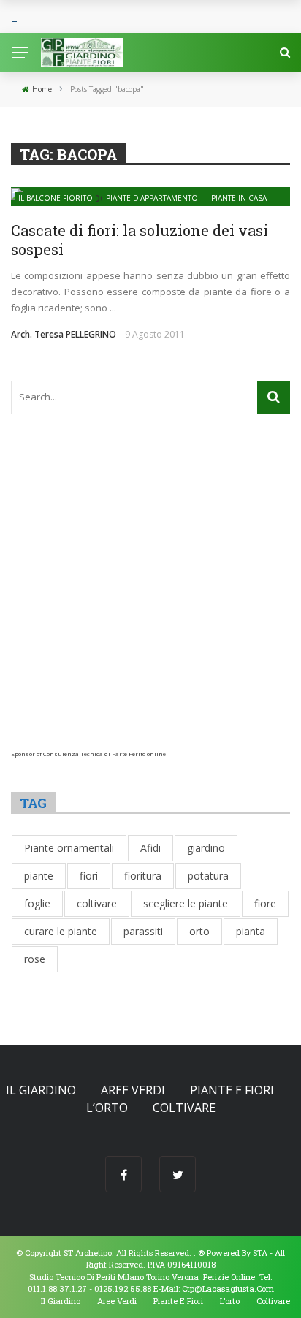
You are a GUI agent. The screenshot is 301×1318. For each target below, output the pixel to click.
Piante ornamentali (69, 848)
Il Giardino (41, 1090)
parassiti (143, 931)
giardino (206, 848)
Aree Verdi (133, 1090)
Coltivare (184, 1108)
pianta (250, 931)
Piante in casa (239, 198)
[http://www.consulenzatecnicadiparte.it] (197, 1252)
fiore (265, 903)
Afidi (150, 848)
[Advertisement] (150, 599)
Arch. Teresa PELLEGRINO (63, 334)
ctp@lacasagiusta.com (228, 1288)
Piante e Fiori (232, 1090)
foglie (37, 903)
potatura (208, 876)
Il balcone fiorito (55, 198)
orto (199, 931)
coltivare (97, 903)
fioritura (142, 876)
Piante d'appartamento (152, 198)
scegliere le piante (185, 903)
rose (34, 959)
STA (260, 1252)
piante (38, 876)
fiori (89, 876)
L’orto (107, 1108)
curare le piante (60, 931)
